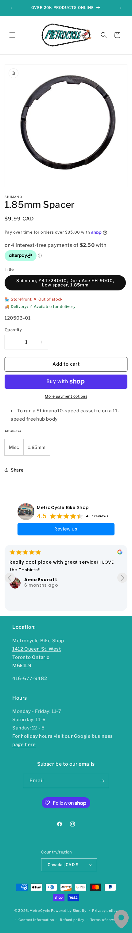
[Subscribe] (102, 781)
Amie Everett (40, 579)
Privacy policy (105, 910)
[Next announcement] (120, 8)
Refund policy (72, 920)
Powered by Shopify (69, 910)
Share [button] (17, 469)
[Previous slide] (10, 578)
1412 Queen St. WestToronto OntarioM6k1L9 (36, 657)
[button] (12, 35)
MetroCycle (39, 910)
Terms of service (104, 920)
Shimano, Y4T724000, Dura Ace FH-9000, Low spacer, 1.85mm (65, 282)
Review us (66, 529)
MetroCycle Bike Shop (63, 507)
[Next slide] (122, 578)
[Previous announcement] (11, 8)
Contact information (36, 920)
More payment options (66, 396)
